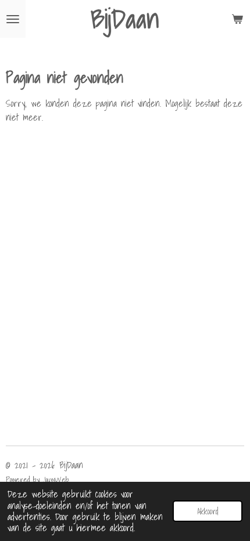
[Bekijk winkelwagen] (237, 19)
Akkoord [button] (207, 511)
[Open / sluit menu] (13, 19)
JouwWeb (56, 479)
